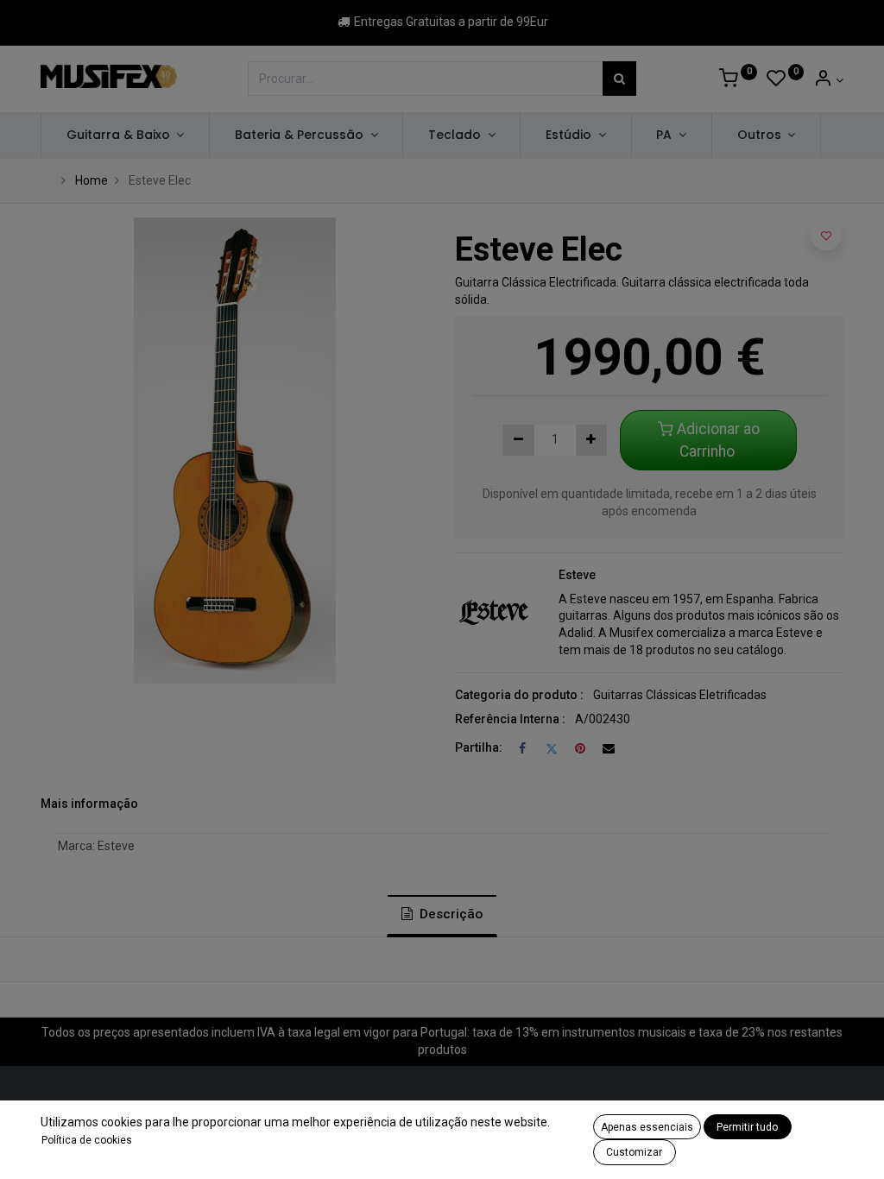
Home (91, 180)
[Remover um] (518, 440)
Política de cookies (86, 1140)
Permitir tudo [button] (747, 1127)
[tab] (442, 915)
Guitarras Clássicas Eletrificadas (680, 695)
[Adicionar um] (592, 440)
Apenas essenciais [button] (647, 1127)
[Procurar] (619, 78)
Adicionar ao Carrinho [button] (716, 440)
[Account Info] (828, 80)
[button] (826, 234)
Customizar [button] (634, 1152)
